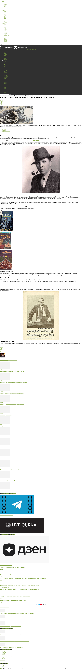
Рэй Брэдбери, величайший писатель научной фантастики (12, 404)
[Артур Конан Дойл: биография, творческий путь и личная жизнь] (5, 379)
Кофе (4, 80)
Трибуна (5, 8)
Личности (5, 32)
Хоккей (5, 6)
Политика (5, 33)
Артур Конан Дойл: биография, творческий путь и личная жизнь (13, 382)
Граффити (5, 29)
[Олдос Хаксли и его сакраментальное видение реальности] (5, 390)
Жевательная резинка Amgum (6, 571)
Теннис (5, 3)
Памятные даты (6, 35)
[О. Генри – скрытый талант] (5, 412)
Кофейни (5, 22)
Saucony (5, 17)
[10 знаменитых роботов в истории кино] (5, 456)
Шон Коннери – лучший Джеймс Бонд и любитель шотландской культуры (15, 574)
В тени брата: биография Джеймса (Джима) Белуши (10, 626)
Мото (5, 37)
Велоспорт (5, 4)
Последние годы (4, 132)
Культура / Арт (2, 95)
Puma (5, 68)
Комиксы (5, 27)
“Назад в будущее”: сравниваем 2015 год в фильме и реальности (13, 480)
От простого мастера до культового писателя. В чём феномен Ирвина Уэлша (16, 447)
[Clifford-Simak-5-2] (5, 248)
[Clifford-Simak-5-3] (6, 269)
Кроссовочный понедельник (4, 587)
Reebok (5, 18)
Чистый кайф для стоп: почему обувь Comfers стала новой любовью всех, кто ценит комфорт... (19, 585)
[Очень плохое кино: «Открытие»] (5, 434)
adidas (5, 15)
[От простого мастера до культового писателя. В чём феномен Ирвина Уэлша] (5, 445)
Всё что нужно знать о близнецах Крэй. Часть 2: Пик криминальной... (14, 641)
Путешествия (6, 91)
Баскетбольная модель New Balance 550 (8, 581)
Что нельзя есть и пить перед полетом (8, 619)
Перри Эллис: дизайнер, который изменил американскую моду (13, 600)
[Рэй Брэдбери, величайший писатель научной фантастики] (5, 401)
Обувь (5, 12)
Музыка (5, 28)
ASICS (5, 14)
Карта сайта (1, 670)
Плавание (5, 7)
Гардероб (3, 10)
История (3, 31)
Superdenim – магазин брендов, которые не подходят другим (12, 567)
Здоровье (5, 40)
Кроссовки (3, 63)
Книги (5, 24)
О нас (3, 665)
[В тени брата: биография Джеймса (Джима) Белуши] (2, 624)
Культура (3, 23)
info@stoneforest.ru (9, 662)
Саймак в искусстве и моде (6, 133)
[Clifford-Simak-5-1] (6, 230)
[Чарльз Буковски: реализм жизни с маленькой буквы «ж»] (5, 368)
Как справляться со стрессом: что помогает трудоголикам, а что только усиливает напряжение (19, 589)
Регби (5, 5)
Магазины (5, 20)
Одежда (5, 11)
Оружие (5, 38)
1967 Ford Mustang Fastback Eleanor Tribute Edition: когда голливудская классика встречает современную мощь (23, 578)
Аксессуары (6, 62)
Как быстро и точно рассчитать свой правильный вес (11, 634)
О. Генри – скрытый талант (5, 415)
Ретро (5, 34)
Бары (4, 21)
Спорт (3, 1)
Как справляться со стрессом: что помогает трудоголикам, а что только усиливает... (17, 613)
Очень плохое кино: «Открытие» (7, 436)
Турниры (5, 57)
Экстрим (5, 9)
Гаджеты (5, 39)
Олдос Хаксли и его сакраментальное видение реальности (12, 393)
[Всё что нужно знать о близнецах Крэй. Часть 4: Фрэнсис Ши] (2, 645)
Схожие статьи (4, 360)
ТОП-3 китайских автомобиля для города (8, 592)
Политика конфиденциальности (8, 670)
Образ (1, 572)
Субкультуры (6, 79)
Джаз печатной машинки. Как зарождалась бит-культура (12, 469)
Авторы (3, 666)
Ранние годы (4, 129)
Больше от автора (12, 360)
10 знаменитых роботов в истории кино (8, 458)
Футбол (5, 2)
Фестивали (5, 41)
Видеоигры (5, 25)
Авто (4, 36)
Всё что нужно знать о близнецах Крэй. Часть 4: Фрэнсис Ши (12, 647)
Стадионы (5, 51)
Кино (5, 74)
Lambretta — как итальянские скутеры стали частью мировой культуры (15, 596)
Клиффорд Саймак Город (6, 131)
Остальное (5, 42)
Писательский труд (5, 130)
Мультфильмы (6, 26)
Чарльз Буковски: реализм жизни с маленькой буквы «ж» (12, 371)
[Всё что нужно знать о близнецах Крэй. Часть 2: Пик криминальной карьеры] (2, 639)
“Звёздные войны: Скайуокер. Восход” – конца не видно (11, 491)
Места (3, 19)
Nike (4, 16)
